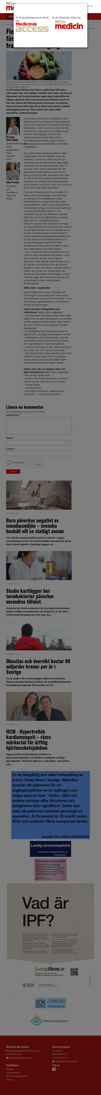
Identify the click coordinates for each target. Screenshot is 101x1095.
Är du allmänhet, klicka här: (66, 17)
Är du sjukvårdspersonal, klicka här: (32, 19)
